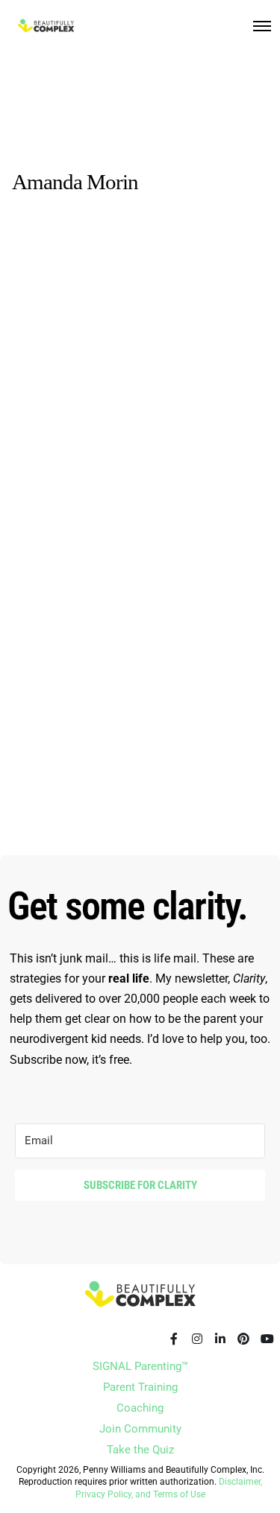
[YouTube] (267, 1339)
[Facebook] (174, 1339)
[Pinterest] (243, 1339)
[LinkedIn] (220, 1339)
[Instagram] (197, 1339)
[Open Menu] (262, 26)
